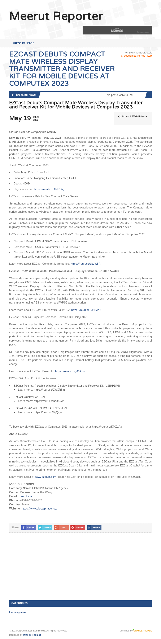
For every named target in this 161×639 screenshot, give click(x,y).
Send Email (26, 496)
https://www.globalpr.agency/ (39, 508)
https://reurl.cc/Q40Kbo (69, 371)
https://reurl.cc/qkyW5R (86, 263)
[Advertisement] (40, 568)
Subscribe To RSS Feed (138, 56)
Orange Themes (32, 635)
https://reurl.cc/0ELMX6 (86, 309)
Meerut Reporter (56, 16)
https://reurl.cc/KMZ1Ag (49, 189)
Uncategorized (18, 612)
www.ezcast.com (45, 476)
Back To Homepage (140, 53)
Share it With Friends (135, 116)
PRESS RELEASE (23, 43)
